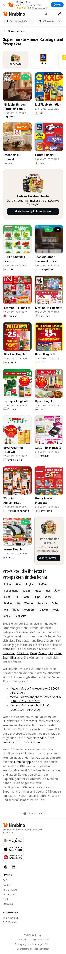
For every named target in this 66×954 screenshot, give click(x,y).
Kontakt (7, 885)
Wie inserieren (11, 917)
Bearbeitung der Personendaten (33, 948)
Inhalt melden (10, 889)
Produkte (8, 903)
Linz (38, 742)
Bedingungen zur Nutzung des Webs (33, 944)
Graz (51, 738)
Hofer (58, 653)
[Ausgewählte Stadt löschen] (59, 21)
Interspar (9, 653)
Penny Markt (38, 653)
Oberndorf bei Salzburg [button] (49, 21)
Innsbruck (22, 742)
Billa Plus (23, 653)
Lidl (50, 653)
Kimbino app (22, 762)
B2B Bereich (10, 922)
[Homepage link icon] (24, 813)
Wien (42, 738)
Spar (6, 657)
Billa (13, 657)
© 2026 (33, 935)
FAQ (5, 880)
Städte (6, 899)
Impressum (9, 894)
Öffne (57, 4)
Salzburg (8, 742)
